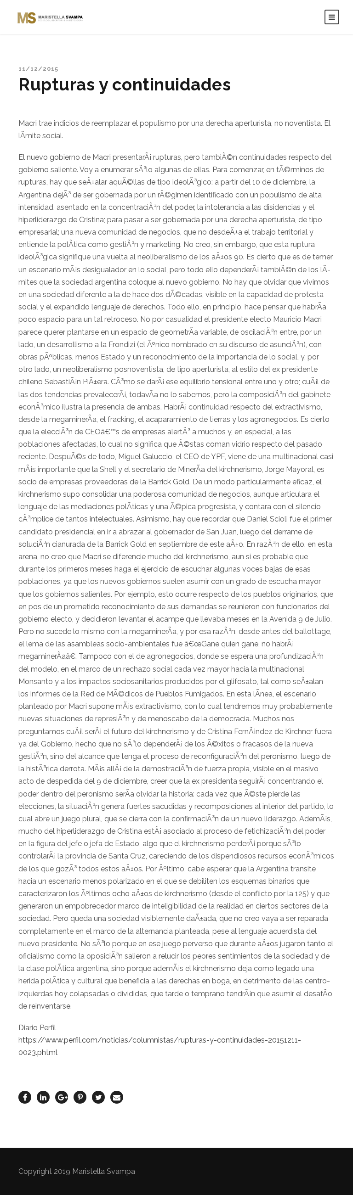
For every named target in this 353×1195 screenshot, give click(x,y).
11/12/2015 (38, 68)
